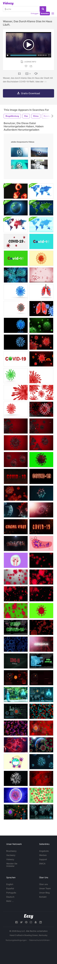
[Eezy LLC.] (28, 916)
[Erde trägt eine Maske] (16, 761)
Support (43, 859)
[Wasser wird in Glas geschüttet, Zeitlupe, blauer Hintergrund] (19, 153)
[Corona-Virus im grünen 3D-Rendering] (41, 325)
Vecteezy (10, 855)
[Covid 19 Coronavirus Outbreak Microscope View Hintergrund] (16, 191)
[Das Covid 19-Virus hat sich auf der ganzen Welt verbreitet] (41, 661)
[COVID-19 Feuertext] (41, 476)
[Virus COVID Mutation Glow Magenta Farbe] (16, 728)
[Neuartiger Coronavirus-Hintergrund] (16, 577)
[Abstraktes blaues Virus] (16, 644)
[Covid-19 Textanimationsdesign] (41, 241)
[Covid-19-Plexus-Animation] (16, 342)
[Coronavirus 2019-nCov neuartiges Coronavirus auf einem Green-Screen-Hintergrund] (16, 610)
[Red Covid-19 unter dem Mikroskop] (16, 409)
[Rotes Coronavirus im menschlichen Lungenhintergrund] (41, 409)
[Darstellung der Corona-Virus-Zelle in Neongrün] (16, 375)
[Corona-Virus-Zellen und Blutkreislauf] (41, 359)
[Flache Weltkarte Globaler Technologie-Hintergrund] (16, 224)
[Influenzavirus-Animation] (41, 761)
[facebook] (16, 922)
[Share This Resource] (31, 66)
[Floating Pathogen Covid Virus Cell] (16, 308)
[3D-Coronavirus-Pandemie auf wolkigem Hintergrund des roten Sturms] (41, 510)
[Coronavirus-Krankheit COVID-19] (41, 275)
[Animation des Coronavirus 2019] (16, 442)
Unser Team (45, 888)
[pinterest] (26, 922)
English (9, 884)
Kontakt (42, 897)
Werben (43, 855)
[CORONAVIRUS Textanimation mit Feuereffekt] (16, 526)
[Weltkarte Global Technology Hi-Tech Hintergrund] (41, 208)
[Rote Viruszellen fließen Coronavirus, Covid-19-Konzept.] (16, 493)
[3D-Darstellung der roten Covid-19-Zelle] (41, 375)
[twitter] (21, 922)
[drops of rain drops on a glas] (39, 153)
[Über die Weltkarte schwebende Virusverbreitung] (41, 778)
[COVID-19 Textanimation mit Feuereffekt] (41, 526)
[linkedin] (40, 922)
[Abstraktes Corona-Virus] (41, 795)
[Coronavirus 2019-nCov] (41, 560)
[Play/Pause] (8, 55)
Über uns (43, 884)
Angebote (44, 851)
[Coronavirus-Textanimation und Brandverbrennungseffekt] (16, 543)
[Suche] (43, 9)
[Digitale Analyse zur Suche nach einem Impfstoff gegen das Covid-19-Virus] (41, 728)
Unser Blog (44, 892)
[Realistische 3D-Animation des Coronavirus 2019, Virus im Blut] (16, 459)
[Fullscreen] (49, 55)
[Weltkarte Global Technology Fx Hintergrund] (41, 224)
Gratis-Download (30, 93)
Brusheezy (11, 851)
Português (11, 892)
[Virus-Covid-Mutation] (41, 711)
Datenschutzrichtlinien (39, 940)
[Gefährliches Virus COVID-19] (16, 795)
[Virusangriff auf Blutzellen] (16, 745)
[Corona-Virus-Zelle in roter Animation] (41, 342)
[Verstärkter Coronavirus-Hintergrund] (16, 593)
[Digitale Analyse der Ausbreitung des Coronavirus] (41, 694)
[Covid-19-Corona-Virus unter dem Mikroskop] (16, 291)
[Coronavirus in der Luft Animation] (16, 275)
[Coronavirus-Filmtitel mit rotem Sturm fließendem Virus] (41, 644)
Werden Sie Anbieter (11, 864)
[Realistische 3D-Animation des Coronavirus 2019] (16, 426)
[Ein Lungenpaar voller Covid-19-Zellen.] (41, 291)
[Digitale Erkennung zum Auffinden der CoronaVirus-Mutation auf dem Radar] (16, 677)
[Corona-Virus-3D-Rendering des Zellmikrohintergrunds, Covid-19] (41, 493)
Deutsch (10, 897)
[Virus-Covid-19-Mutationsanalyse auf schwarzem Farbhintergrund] (16, 711)
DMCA (42, 863)
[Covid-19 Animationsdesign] (16, 258)
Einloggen (34, 13)
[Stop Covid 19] (16, 627)
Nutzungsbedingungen (16, 940)
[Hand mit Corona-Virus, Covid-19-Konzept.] (16, 560)
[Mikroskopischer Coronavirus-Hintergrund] (41, 593)
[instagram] (31, 922)
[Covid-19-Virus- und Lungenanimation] (41, 308)
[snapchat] (35, 922)
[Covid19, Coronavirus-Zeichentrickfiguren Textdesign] (41, 543)
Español (10, 888)
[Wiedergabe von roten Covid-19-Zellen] (16, 392)
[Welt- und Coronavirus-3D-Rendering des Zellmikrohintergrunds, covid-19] (16, 510)
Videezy (10, 859)
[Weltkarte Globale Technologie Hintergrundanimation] (41, 191)
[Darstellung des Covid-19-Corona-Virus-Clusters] (41, 392)
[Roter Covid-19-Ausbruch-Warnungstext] (16, 661)
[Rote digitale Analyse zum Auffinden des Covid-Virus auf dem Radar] (41, 677)
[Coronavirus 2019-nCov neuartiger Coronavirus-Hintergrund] (41, 577)
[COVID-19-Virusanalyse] (16, 694)
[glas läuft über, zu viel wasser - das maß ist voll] (39, 165)
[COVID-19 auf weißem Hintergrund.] (16, 241)
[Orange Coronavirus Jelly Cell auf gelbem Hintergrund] (41, 258)
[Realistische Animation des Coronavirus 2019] (41, 442)
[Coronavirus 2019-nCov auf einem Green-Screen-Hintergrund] (41, 610)
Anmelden (45, 13)
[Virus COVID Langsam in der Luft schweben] (41, 627)
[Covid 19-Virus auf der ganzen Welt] (41, 812)
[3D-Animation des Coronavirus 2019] (41, 426)
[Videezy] (8, 3)
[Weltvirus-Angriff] (41, 745)
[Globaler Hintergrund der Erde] (16, 208)
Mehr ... (10, 901)
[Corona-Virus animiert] (16, 325)
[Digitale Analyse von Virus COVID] (16, 812)
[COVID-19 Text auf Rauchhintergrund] (16, 476)
